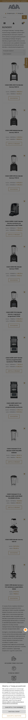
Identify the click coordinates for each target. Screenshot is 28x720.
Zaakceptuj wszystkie (14, 716)
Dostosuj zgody (14, 711)
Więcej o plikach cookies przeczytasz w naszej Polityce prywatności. (13, 702)
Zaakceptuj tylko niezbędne (14, 707)
